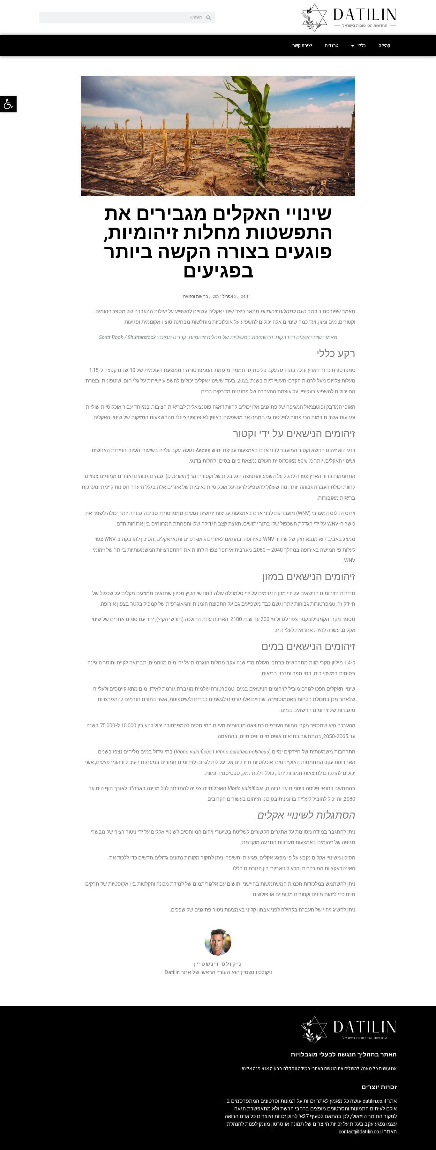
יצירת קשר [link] (302, 45)
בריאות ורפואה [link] (195, 296)
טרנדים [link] (331, 45)
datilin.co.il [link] (374, 1101)
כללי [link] (361, 45)
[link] (8, 104)
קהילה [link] (384, 45)
